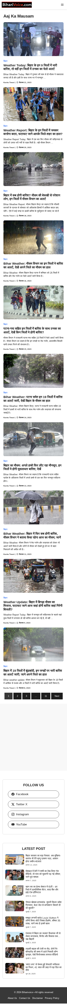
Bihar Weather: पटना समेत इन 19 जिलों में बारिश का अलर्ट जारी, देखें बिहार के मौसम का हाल (33, 398)
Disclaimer (37, 998)
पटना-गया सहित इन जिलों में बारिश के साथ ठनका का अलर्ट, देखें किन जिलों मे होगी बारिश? (32, 330)
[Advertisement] (33, 737)
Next (57, 696)
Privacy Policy (52, 998)
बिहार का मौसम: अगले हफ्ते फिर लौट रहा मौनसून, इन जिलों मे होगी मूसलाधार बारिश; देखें (32, 467)
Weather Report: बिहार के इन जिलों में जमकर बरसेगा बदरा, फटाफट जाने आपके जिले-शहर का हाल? (33, 132)
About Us (12, 998)
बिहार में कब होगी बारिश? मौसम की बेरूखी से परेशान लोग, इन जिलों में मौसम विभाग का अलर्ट (31, 197)
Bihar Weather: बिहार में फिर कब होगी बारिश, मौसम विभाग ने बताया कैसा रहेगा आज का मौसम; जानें (32, 535)
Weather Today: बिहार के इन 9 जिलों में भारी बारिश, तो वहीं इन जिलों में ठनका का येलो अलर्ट (30, 67)
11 (46, 696)
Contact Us (24, 998)
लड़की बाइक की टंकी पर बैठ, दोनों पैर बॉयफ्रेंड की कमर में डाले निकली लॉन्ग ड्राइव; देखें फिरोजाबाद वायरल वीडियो (42, 951)
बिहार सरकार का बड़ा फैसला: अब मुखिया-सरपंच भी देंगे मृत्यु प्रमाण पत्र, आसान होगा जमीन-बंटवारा (43, 858)
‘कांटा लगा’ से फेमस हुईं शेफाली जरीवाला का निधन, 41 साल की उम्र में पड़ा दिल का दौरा (44, 967)
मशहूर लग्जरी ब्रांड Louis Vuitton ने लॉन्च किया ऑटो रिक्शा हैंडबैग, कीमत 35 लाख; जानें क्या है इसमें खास (43, 920)
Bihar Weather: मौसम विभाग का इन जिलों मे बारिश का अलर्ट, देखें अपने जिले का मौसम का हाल (33, 265)
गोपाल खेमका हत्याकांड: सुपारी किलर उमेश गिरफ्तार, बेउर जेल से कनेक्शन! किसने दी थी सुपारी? (44, 905)
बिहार (5, 61)
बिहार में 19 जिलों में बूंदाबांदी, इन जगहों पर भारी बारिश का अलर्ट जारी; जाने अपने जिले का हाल (32, 672)
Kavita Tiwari (8, 82)
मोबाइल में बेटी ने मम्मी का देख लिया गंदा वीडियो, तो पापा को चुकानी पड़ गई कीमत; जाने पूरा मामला (43, 874)
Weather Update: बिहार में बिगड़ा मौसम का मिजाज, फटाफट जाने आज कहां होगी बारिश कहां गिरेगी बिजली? (32, 605)
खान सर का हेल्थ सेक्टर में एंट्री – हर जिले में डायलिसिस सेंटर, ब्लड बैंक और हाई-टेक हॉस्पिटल (42, 889)
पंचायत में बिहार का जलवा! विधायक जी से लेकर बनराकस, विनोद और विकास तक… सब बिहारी (43, 936)
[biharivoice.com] (17, 4)
